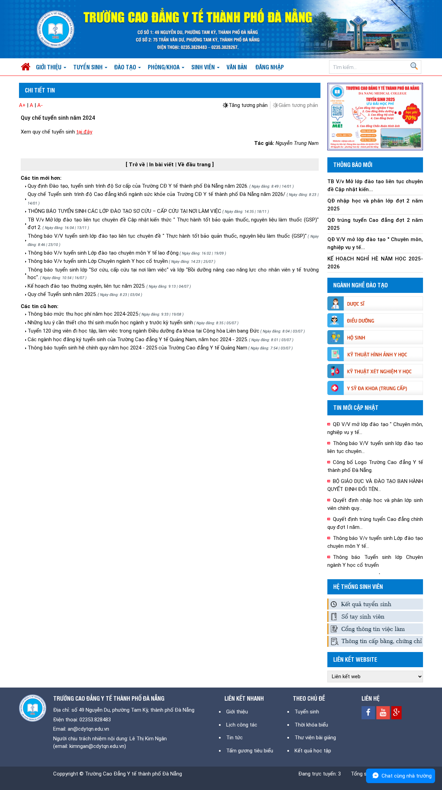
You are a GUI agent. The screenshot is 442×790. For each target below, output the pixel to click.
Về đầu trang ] (196, 164)
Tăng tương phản (248, 105)
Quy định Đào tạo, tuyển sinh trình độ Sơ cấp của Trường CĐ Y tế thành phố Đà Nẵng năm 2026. (138, 186)
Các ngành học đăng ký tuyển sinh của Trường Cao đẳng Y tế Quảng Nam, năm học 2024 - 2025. (138, 339)
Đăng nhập (270, 67)
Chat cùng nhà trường (407, 776)
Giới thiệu (237, 712)
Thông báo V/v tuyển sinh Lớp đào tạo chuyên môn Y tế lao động (103, 253)
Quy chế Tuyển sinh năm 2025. (62, 294)
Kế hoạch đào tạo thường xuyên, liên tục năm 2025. (86, 286)
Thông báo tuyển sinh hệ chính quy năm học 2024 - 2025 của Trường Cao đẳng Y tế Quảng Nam (137, 348)
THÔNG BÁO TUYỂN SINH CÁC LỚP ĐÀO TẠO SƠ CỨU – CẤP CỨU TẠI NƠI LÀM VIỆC (124, 211)
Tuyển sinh (307, 712)
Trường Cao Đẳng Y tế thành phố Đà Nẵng (133, 774)
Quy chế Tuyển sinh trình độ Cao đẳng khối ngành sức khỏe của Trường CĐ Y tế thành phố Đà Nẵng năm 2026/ (156, 194)
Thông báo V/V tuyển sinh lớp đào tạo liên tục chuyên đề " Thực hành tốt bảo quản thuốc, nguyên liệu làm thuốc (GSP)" (167, 236)
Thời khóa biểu (311, 725)
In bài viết (162, 164)
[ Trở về (136, 164)
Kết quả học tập (313, 751)
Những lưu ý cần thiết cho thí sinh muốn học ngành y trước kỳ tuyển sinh (110, 322)
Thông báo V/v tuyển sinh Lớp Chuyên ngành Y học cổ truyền (98, 261)
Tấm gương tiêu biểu (249, 751)
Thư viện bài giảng (315, 737)
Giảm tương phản (298, 105)
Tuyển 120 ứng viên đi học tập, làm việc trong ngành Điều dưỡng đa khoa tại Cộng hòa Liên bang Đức (143, 331)
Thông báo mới (352, 164)
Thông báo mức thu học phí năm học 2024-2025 (83, 314)
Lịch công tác (241, 725)
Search (414, 66)
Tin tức (234, 737)
